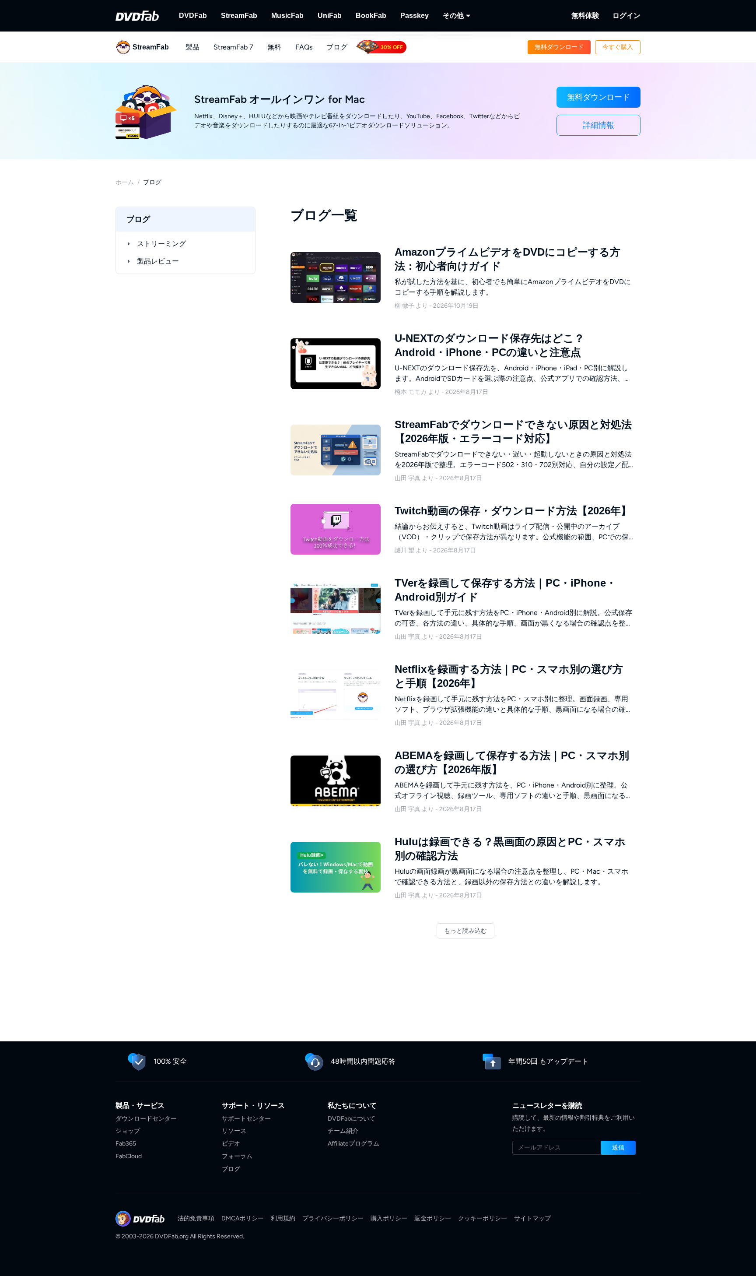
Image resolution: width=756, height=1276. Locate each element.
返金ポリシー (432, 1218)
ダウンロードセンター (146, 1118)
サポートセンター (246, 1118)
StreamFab (239, 15)
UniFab (330, 15)
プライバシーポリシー (333, 1218)
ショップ (128, 1131)
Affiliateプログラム (353, 1143)
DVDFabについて (351, 1118)
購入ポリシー (389, 1218)
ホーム (125, 182)
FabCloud (129, 1156)
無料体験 (585, 15)
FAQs (303, 47)
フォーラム (237, 1156)
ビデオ (231, 1143)
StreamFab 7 (233, 47)
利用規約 (283, 1218)
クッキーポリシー (482, 1218)
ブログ (336, 47)
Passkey (414, 15)
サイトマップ (532, 1218)
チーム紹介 (343, 1131)
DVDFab (193, 15)
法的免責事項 (196, 1218)
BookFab (371, 15)
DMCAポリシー (242, 1218)
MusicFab (287, 15)
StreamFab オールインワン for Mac (279, 99)
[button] (559, 47)
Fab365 (126, 1143)
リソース (234, 1131)
